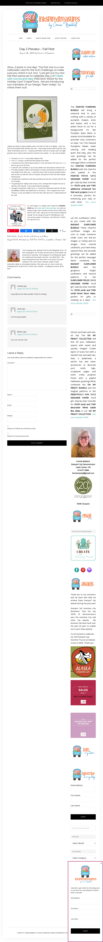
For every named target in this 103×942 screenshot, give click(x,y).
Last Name (75, 805)
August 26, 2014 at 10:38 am (27, 289)
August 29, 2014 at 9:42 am (27, 334)
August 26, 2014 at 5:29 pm (27, 311)
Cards (20, 236)
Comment (11, 363)
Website (9, 416)
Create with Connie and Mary (36, 236)
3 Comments (49, 53)
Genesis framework (57, 933)
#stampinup (24, 239)
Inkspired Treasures (51, 22)
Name (9, 395)
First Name (75, 795)
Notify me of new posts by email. (18, 436)
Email (9, 405)
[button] (84, 36)
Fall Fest (33, 239)
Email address (77, 785)
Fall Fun (41, 239)
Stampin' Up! (60, 239)
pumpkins (50, 239)
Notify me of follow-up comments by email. (21, 428)
